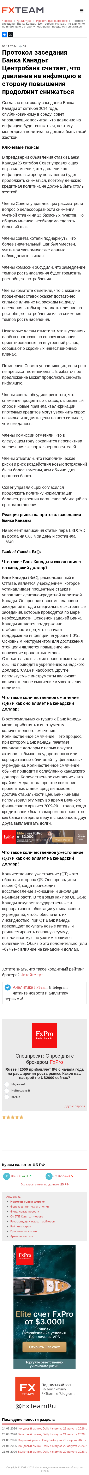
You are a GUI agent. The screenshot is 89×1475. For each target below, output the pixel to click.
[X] (10, 34)
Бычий (15, 1096)
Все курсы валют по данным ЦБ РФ (44, 1184)
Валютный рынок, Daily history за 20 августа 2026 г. (52, 1451)
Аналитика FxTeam (30, 987)
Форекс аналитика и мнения (29, 1206)
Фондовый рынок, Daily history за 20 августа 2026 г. (52, 1445)
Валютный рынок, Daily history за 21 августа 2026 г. (52, 1434)
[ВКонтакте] (4, 34)
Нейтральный (20, 1090)
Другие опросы (75, 1106)
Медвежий (18, 1084)
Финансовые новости (24, 1211)
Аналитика (13, 1196)
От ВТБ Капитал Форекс (26, 1216)
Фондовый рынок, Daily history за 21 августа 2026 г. (52, 1428)
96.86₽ (14, 1176)
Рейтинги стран (20, 1226)
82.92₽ (56, 1176)
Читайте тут (31, 975)
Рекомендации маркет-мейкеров (32, 1221)
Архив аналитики (21, 1236)
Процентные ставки (23, 1231)
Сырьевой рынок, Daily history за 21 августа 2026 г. (52, 1440)
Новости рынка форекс (27, 1201)
